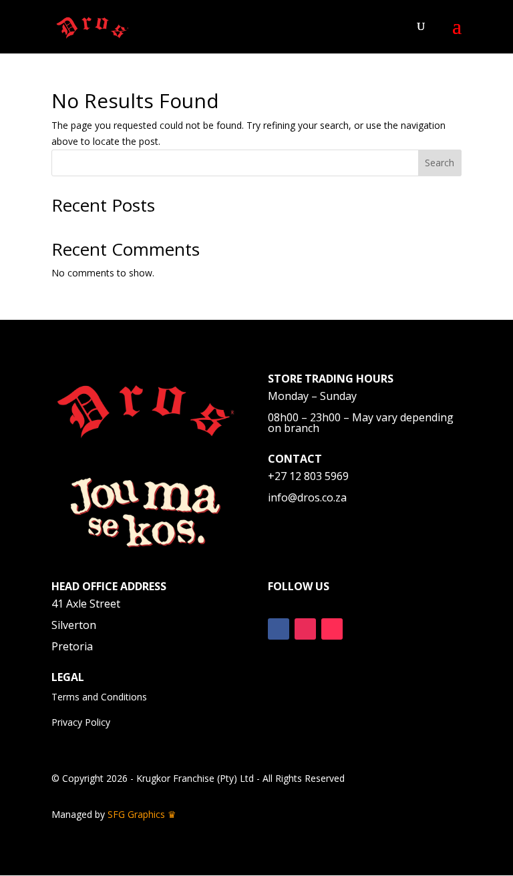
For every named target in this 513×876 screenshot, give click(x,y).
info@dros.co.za (307, 497)
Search (439, 162)
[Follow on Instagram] (305, 629)
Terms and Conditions (99, 696)
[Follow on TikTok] (332, 629)
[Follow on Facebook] (278, 629)
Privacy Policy (80, 722)
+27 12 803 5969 (308, 476)
